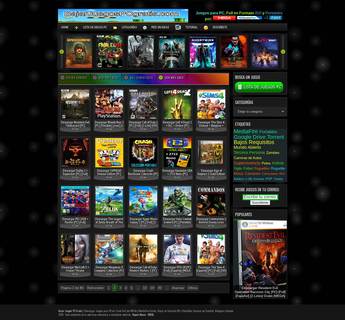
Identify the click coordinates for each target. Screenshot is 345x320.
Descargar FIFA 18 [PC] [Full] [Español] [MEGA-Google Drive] (177, 270)
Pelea (266, 163)
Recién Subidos (76, 78)
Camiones (253, 173)
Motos (238, 173)
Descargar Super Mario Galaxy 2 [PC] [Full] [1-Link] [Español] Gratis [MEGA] (143, 224)
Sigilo (238, 168)
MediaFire (246, 131)
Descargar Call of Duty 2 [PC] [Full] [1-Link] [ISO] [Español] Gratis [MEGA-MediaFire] (143, 127)
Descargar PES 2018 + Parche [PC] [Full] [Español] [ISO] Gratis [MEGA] (75, 224)
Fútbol (248, 168)
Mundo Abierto (247, 147)
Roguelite (278, 168)
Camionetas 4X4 (273, 173)
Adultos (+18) (243, 179)
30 (160, 288)
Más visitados (109, 78)
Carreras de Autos (248, 158)
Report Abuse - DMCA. (143, 314)
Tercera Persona (249, 152)
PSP (269, 179)
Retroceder (95, 288)
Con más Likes (174, 78)
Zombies (273, 153)
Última (192, 288)
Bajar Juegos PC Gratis (70, 311)
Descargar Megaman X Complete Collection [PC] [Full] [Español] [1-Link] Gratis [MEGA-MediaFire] (109, 272)
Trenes (278, 179)
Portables (268, 132)
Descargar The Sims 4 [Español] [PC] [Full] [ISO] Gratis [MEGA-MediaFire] (211, 270)
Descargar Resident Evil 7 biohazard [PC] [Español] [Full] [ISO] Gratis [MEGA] (75, 127)
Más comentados (141, 78)
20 (152, 288)
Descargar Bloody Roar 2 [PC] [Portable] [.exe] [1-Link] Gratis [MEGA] (109, 125)
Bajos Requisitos (254, 142)
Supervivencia (247, 163)
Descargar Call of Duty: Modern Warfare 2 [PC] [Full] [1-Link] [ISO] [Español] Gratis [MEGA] (143, 272)
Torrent (275, 137)
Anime (278, 163)
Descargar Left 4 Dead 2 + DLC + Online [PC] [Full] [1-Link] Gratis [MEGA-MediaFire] (177, 127)
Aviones (258, 179)
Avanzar (178, 288)
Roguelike (261, 168)
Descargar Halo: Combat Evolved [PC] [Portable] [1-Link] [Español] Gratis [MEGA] (177, 224)
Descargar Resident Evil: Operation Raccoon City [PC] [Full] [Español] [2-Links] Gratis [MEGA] (260, 292)
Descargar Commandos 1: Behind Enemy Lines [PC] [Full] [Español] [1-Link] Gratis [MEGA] (211, 224)
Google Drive (250, 137)
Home (65, 27)
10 (145, 288)
